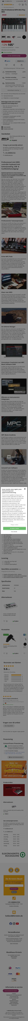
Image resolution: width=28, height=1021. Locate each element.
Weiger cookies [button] (14, 524)
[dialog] (14, 510)
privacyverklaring (9, 521)
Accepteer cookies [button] (14, 528)
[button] (14, 531)
